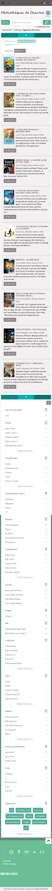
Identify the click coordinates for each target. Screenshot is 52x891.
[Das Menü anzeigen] (3, 3)
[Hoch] (48, 841)
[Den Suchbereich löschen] (41, 22)
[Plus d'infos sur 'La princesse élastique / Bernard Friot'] (9, 136)
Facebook (7, 860)
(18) (24, 451)
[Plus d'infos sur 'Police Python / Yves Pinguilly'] (9, 335)
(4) (25, 486)
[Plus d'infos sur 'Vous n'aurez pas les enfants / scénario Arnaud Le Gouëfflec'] (9, 300)
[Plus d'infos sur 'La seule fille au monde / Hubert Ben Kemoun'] (9, 64)
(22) (24, 796)
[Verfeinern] (26, 35)
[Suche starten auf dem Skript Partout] (47, 22)
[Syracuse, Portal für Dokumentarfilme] (26, 13)
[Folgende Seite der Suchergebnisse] (42, 35)
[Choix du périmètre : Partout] (5, 22)
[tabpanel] (26, 435)
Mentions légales (9, 874)
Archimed (20, 889)
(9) (25, 668)
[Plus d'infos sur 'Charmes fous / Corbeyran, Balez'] (9, 369)
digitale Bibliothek (41, 889)
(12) (24, 739)
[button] (42, 3)
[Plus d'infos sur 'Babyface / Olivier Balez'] (9, 266)
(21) (24, 704)
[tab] (4, 852)
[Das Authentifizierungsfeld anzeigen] (9, 3)
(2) (25, 577)
